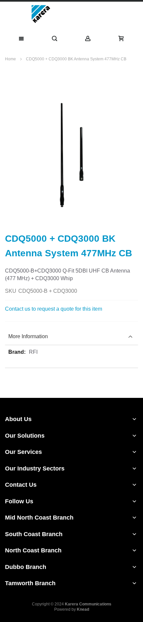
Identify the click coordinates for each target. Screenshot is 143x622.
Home (11, 59)
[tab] (71, 336)
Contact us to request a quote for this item (53, 309)
